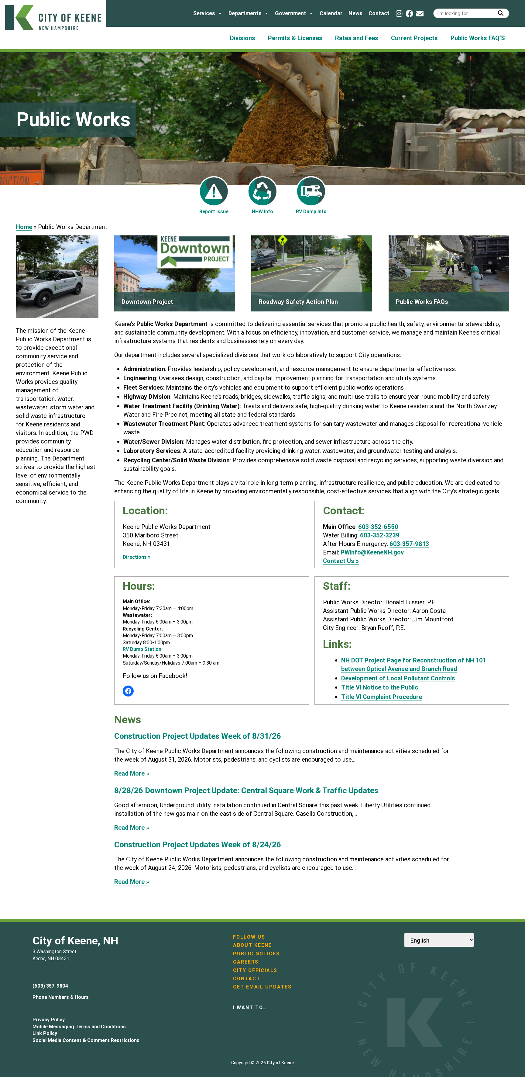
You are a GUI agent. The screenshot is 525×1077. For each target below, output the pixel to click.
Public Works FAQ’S (478, 38)
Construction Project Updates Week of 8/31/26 (197, 736)
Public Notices (256, 953)
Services (204, 13)
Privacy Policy (49, 1019)
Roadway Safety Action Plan (298, 301)
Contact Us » (341, 561)
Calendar (331, 13)
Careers (246, 962)
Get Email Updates (262, 987)
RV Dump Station (142, 649)
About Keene (252, 945)
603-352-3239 (380, 535)
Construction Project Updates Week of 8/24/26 (197, 844)
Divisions (242, 38)
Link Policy (45, 1033)
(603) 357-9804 (50, 986)
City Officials (255, 970)
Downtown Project (147, 301)
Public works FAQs (422, 301)
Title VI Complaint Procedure (381, 696)
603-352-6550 (378, 526)
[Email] (420, 13)
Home (24, 227)
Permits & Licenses (295, 38)
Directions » (136, 557)
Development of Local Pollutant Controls (398, 678)
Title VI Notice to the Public (379, 687)
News (355, 13)
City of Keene (280, 1062)
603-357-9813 (409, 543)
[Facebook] (409, 13)
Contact (379, 13)
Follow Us (249, 937)
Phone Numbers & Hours (61, 997)
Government (290, 13)
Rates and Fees (356, 38)
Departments (245, 13)
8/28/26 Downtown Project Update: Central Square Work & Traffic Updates (246, 790)
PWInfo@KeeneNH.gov (372, 552)
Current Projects (414, 38)
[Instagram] (399, 13)
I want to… (250, 1007)
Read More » (131, 773)
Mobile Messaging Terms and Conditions (79, 1026)
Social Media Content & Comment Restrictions (86, 1040)
